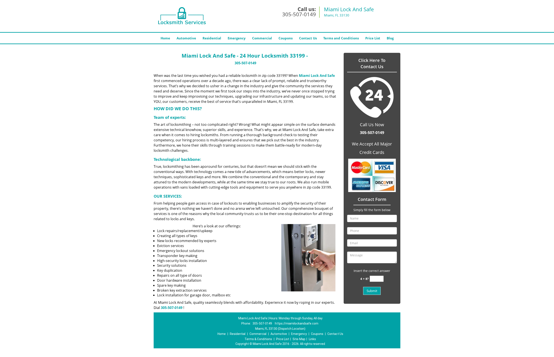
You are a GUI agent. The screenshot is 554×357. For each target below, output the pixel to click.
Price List (372, 38)
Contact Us (308, 38)
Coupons (286, 38)
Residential (212, 38)
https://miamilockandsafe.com (296, 323)
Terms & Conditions (258, 339)
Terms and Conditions (341, 38)
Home (165, 38)
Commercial (262, 38)
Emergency (237, 38)
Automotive (186, 38)
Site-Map (299, 339)
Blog (390, 38)
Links (312, 339)
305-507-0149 (299, 14)
